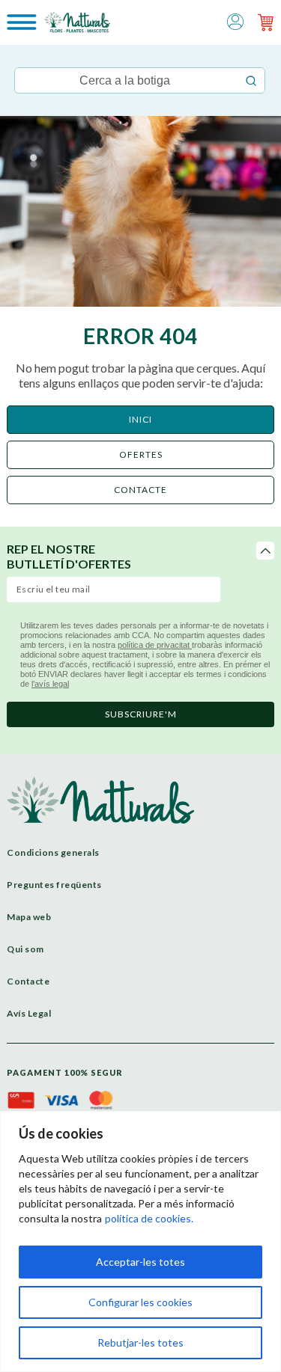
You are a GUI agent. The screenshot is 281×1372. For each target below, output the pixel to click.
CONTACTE (140, 489)
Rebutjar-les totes (140, 1342)
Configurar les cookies (140, 1302)
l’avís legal (50, 683)
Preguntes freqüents (54, 884)
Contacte (28, 981)
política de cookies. (149, 1218)
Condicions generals (53, 852)
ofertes (141, 454)
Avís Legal (29, 1013)
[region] (140, 1241)
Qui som (25, 949)
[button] (235, 20)
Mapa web (29, 916)
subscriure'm (141, 714)
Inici (140, 419)
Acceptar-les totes (140, 1261)
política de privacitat (155, 644)
